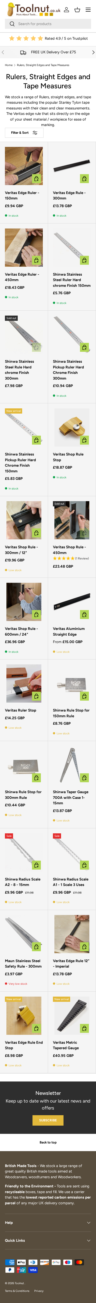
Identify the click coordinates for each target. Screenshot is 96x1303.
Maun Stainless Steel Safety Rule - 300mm (23, 964)
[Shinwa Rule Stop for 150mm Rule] (72, 683)
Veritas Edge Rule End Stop (24, 1045)
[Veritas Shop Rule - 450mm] (72, 520)
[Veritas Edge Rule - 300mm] (72, 166)
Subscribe (48, 1120)
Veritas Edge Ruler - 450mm (22, 277)
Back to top (48, 1142)
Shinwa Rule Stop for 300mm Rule (23, 795)
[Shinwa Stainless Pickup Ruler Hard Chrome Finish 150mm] (24, 427)
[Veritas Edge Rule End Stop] (24, 1016)
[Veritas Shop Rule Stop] (72, 427)
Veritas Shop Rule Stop (68, 457)
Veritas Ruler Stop (20, 710)
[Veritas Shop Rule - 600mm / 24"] (24, 602)
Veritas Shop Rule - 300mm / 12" (21, 550)
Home (9, 65)
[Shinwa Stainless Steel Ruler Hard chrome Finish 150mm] (72, 247)
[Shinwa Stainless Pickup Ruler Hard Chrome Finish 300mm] (72, 335)
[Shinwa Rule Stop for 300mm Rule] (24, 765)
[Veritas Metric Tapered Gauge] (72, 1016)
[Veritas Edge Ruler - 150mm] (24, 166)
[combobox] (48, 24)
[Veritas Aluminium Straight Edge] (72, 602)
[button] (77, 9)
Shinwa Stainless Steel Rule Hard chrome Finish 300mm (19, 370)
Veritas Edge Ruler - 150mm (22, 196)
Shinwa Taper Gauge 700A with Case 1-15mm (70, 797)
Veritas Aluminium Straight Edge (69, 631)
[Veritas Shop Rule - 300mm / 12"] (24, 520)
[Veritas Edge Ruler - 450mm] (24, 247)
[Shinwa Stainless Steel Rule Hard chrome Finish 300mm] (24, 335)
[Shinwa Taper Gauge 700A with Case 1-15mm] (72, 765)
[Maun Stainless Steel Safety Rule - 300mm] (24, 934)
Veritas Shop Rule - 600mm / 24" (21, 631)
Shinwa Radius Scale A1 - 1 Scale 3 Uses (70, 882)
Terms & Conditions (17, 1291)
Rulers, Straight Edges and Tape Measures (43, 65)
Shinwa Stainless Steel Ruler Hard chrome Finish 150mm (72, 280)
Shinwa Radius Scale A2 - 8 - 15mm (22, 882)
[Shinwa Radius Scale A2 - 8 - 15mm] (24, 852)
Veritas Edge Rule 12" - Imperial (71, 964)
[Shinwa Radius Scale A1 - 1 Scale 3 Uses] (72, 852)
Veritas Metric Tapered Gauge (66, 1045)
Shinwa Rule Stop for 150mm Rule (71, 713)
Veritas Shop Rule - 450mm (69, 550)
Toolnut (20, 1283)
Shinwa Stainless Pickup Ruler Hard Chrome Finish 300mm (68, 370)
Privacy (39, 1291)
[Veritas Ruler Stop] (24, 683)
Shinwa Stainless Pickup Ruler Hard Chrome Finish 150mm (20, 462)
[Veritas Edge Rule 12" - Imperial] (72, 934)
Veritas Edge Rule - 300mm (69, 196)
